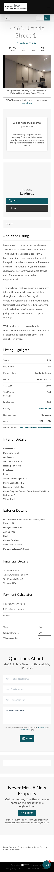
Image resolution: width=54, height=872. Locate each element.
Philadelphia (22, 43)
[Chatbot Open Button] (46, 864)
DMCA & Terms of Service (29, 869)
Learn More (27, 103)
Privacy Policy (42, 728)
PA (30, 43)
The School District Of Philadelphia (34, 427)
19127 (34, 43)
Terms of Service (25, 730)
